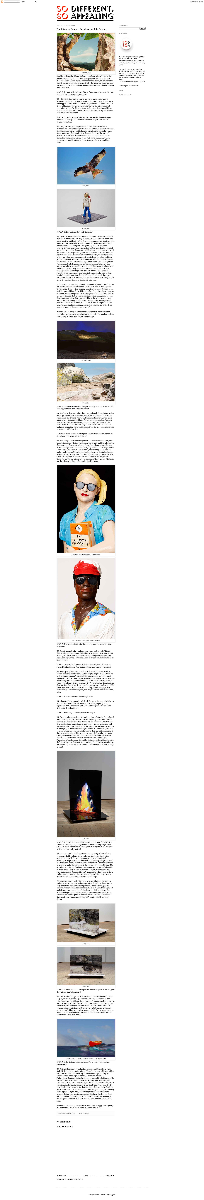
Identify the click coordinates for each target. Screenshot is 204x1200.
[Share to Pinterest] (88, 1113)
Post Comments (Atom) (75, 1179)
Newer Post (61, 1176)
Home (86, 1176)
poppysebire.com (93, 1108)
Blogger (112, 1195)
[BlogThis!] (82, 1113)
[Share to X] (84, 1113)
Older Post (110, 1176)
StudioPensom (133, 86)
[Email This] (80, 1113)
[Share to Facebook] (86, 1113)
